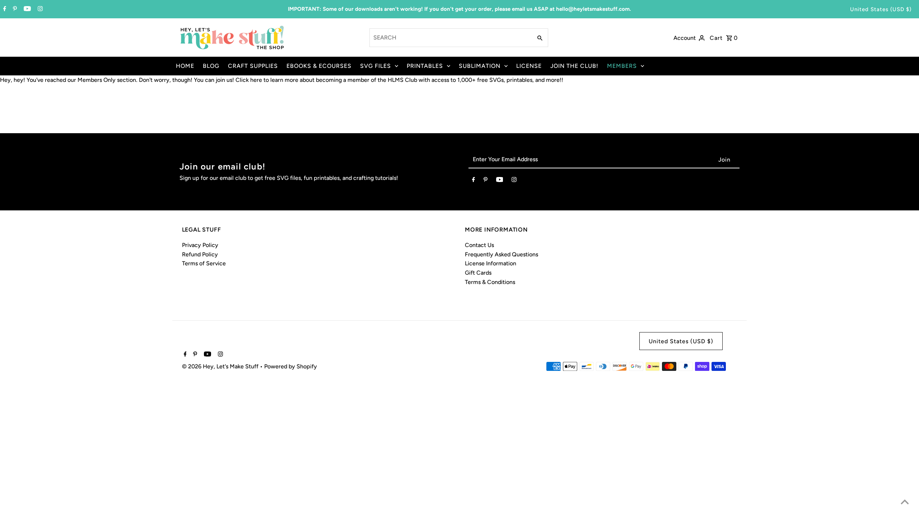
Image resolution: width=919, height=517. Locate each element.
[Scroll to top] (904, 502)
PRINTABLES (425, 65)
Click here (248, 79)
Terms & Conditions (490, 282)
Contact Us (479, 245)
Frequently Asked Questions (501, 254)
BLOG (211, 65)
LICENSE (529, 65)
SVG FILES (375, 65)
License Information (490, 263)
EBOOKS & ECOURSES (318, 65)
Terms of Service (204, 263)
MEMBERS (622, 65)
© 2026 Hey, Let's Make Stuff (221, 366)
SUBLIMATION (479, 65)
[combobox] (450, 38)
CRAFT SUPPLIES (253, 65)
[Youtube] (26, 9)
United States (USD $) (880, 9)
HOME (185, 65)
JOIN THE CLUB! (574, 65)
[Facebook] (3, 9)
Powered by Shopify (290, 366)
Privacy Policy (200, 245)
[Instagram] (39, 9)
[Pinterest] (14, 9)
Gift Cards (478, 272)
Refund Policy (200, 254)
